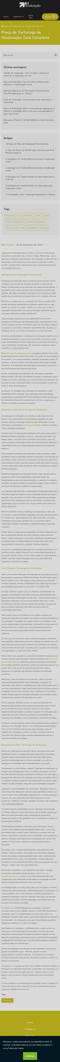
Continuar (30, 1056)
